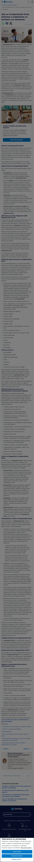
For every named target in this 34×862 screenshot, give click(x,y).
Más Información (26, 847)
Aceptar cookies (17, 851)
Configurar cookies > (16, 859)
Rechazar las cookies (17, 855)
